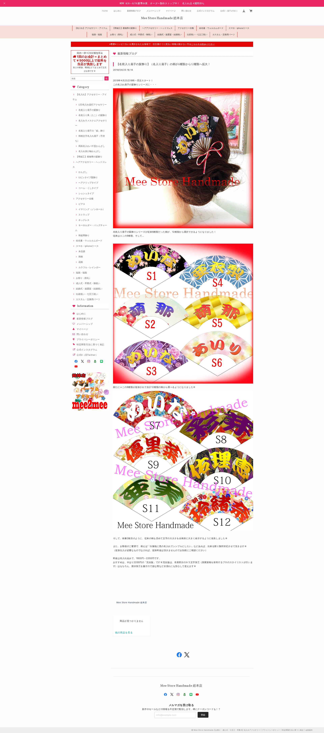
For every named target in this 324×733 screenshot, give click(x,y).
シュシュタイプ (86, 193)
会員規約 (309, 730)
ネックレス (83, 220)
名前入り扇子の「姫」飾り (91, 130)
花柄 (80, 262)
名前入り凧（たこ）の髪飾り (92, 115)
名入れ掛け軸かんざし (89, 151)
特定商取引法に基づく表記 (90, 344)
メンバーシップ (153, 11)
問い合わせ (186, 11)
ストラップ (83, 214)
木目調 (81, 251)
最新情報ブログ (134, 11)
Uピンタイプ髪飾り (88, 177)
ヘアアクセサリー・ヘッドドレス (157, 28)
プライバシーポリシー (88, 339)
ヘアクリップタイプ (88, 182)
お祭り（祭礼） (117, 34)
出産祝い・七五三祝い (197, 34)
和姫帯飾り (83, 235)
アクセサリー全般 (186, 28)
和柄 (80, 256)
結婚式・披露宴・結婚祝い (169, 34)
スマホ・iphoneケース (239, 28)
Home (105, 11)
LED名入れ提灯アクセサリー (92, 104)
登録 (203, 714)
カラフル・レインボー (89, 267)
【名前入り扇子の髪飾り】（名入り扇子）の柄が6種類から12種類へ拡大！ (163, 64)
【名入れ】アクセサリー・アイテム (91, 28)
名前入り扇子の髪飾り (89, 110)
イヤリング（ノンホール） (91, 209)
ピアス (81, 204)
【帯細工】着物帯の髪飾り (125, 28)
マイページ (171, 11)
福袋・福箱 (97, 34)
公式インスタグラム (206, 11)
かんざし (82, 172)
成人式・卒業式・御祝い (141, 34)
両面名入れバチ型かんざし (91, 146)
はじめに (118, 11)
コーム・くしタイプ (88, 188)
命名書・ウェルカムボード (211, 28)
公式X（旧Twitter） (229, 11)
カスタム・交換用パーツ (223, 34)
